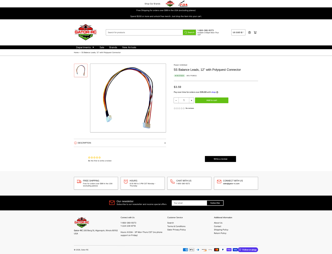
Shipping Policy (221, 229)
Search (170, 223)
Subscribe (215, 203)
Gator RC (84, 250)
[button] (179, 108)
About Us (218, 223)
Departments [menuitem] (83, 47)
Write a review (220, 159)
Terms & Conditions (176, 226)
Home (76, 52)
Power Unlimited (180, 65)
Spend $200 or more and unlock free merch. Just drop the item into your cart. (166, 16)
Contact (217, 226)
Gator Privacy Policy (176, 229)
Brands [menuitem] (113, 47)
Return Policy (220, 233)
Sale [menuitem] (102, 47)
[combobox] (151, 32)
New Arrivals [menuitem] (129, 47)
